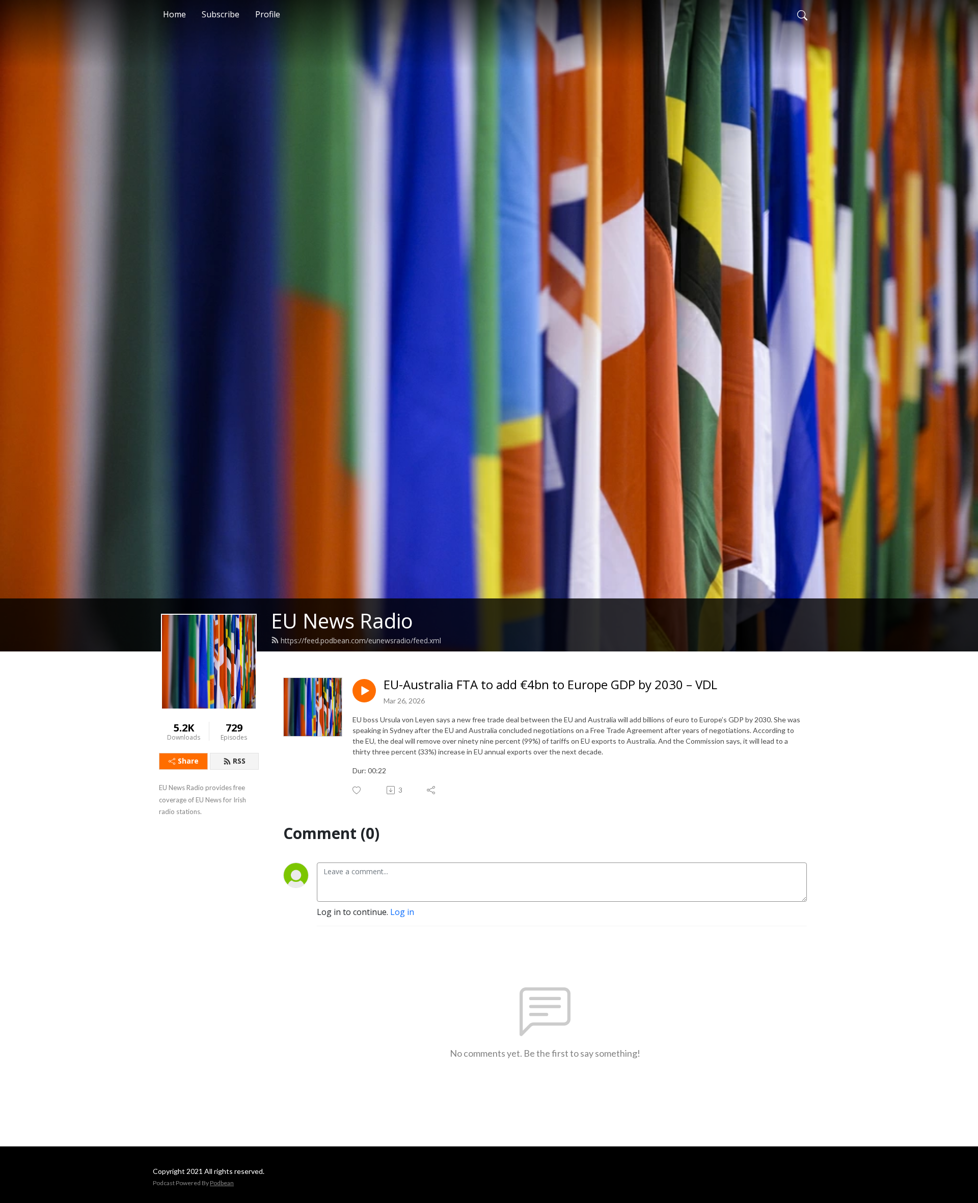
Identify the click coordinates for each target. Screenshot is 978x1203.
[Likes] (357, 790)
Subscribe (220, 14)
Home (174, 14)
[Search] (802, 14)
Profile (267, 14)
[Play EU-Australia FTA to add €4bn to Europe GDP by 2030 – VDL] (364, 690)
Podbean (222, 1183)
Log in (402, 912)
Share (188, 761)
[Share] (432, 790)
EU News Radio (342, 621)
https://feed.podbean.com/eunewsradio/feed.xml (361, 640)
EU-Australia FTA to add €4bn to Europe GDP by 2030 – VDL (550, 684)
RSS (239, 761)
